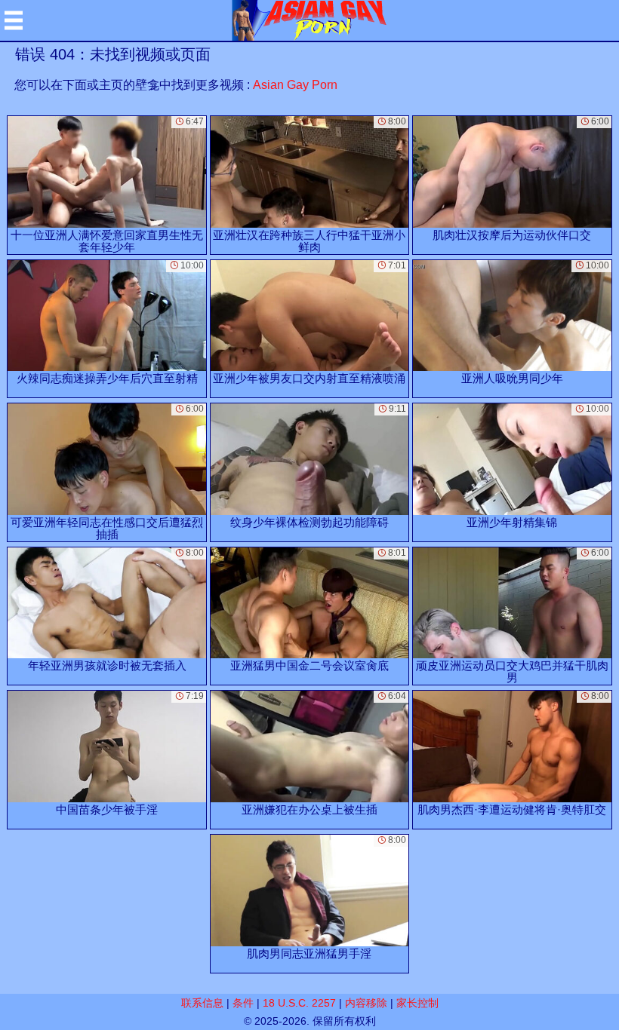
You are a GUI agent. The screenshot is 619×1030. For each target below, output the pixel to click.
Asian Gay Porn (295, 84)
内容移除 (366, 1003)
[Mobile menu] (14, 20)
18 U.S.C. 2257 (299, 1003)
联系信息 (202, 1003)
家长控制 (417, 1003)
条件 (243, 1003)
